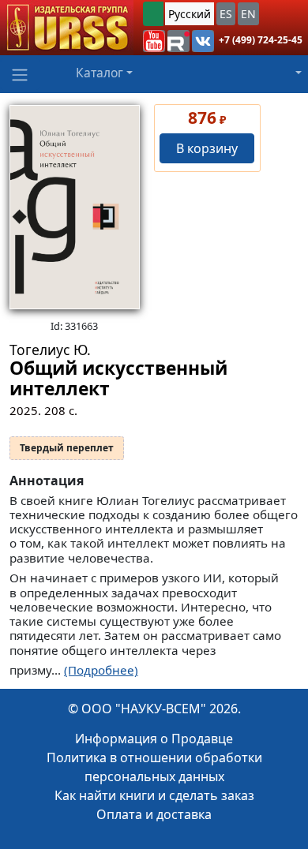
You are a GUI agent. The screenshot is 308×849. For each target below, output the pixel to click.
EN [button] (248, 13)
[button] (154, 41)
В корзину (207, 148)
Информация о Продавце (154, 738)
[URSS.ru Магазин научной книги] (66, 27)
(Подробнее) (101, 670)
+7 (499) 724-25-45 (260, 40)
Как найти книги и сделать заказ (154, 795)
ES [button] (226, 13)
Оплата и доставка (154, 814)
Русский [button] (189, 13)
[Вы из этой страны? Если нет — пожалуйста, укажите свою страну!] (153, 14)
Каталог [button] (99, 72)
